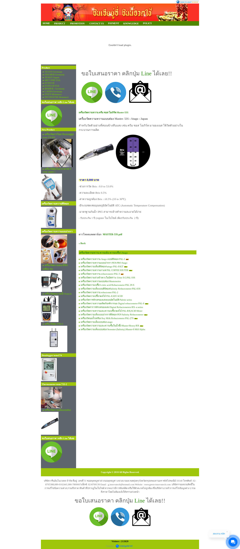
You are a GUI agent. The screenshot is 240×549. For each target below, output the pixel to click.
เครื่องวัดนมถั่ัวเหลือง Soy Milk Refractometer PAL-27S (107, 318)
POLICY (147, 23)
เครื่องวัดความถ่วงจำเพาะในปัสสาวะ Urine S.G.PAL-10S (108, 277)
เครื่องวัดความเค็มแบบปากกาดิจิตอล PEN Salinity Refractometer (112, 314)
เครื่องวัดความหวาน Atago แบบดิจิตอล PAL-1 (103, 259)
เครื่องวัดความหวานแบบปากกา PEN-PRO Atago (104, 262)
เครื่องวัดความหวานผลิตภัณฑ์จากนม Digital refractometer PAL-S (112, 303)
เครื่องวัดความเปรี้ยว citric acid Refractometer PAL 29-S (107, 285)
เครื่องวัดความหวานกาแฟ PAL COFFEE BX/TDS (104, 270)
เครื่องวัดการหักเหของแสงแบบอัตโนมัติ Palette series (106, 299)
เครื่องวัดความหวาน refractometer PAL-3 (100, 274)
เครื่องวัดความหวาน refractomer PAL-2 (99, 292)
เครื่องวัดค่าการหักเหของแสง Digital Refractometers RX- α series (112, 307)
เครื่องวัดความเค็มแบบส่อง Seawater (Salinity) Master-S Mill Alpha (113, 329)
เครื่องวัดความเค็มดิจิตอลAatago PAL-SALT (102, 266)
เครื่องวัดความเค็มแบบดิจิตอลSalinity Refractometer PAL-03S (110, 288)
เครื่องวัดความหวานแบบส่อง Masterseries (101, 281)
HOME (46, 23)
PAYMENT (113, 23)
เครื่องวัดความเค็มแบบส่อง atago (97, 322)
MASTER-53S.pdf (112, 234)
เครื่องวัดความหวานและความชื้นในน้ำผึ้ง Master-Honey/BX (110, 325)
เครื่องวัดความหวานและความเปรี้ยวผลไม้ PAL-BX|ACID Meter (111, 311)
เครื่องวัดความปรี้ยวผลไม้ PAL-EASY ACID (102, 296)
